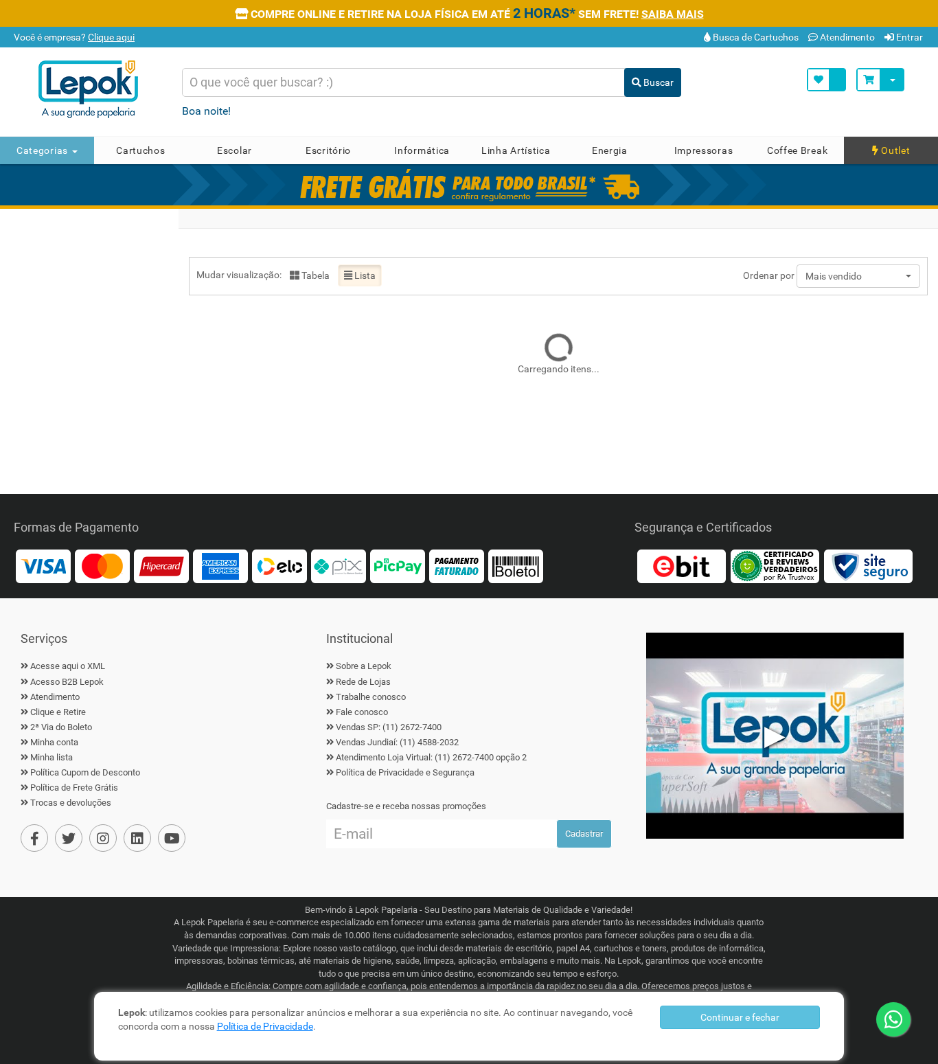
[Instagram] (103, 838)
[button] (858, 276)
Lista (364, 275)
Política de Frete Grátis (74, 787)
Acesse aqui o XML (67, 666)
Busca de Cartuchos (755, 37)
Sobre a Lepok (363, 666)
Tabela (314, 275)
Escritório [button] (328, 150)
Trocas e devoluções (70, 802)
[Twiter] (68, 838)
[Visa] (43, 566)
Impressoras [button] (703, 150)
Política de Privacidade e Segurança (405, 772)
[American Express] (220, 566)
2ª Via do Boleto (61, 727)
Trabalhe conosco (371, 697)
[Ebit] (681, 566)
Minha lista (51, 757)
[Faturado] (456, 566)
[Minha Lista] (826, 79)
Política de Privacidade (265, 1026)
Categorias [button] (43, 150)
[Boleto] (515, 566)
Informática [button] (422, 150)
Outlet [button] (895, 150)
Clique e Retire (58, 712)
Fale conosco (362, 712)
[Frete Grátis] (469, 184)
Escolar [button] (234, 150)
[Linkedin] (137, 838)
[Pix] (338, 566)
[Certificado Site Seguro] (868, 566)
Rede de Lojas (363, 682)
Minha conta (54, 742)
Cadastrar (584, 833)
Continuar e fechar (739, 1017)
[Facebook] (34, 838)
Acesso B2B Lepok (67, 682)
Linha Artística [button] (516, 150)
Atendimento (846, 37)
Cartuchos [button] (140, 150)
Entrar (908, 37)
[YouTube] (171, 838)
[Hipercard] (161, 566)
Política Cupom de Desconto (85, 772)
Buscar (657, 82)
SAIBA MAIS (672, 14)
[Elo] (279, 566)
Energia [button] (610, 150)
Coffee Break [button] (797, 150)
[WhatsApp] (893, 1019)
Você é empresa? (73, 37)
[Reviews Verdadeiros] (774, 566)
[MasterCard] (102, 566)
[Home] (97, 89)
